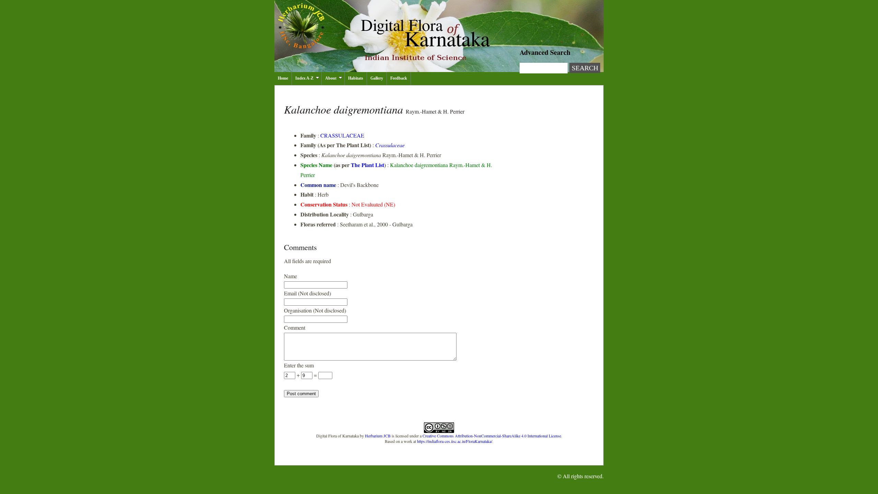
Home (283, 78)
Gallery (376, 78)
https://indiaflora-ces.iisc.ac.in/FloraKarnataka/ (454, 441)
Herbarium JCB (378, 435)
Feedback (398, 78)
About (330, 78)
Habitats (355, 78)
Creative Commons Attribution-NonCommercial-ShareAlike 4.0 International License (492, 435)
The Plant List (367, 165)
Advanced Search (545, 52)
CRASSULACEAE (342, 135)
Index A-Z (304, 78)
